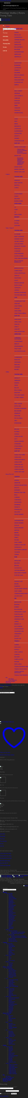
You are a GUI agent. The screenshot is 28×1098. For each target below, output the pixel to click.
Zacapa (10, 1028)
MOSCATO (17, 359)
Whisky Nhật (12, 938)
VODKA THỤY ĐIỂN (19, 454)
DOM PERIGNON (18, 253)
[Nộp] (3, 891)
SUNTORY (17, 103)
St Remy (11, 963)
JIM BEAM (17, 93)
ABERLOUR (17, 54)
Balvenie (11, 903)
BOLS (15, 495)
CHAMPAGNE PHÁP (19, 301)
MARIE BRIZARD (18, 527)
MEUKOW (17, 198)
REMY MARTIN (18, 182)
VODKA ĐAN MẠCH (19, 459)
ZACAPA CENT (18, 596)
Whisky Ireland (12, 940)
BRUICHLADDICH (19, 75)
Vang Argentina (12, 995)
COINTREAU (17, 499)
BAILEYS (16, 487)
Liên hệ (5, 50)
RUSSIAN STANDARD (20, 408)
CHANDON (17, 251)
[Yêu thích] (0, 723)
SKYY (16, 439)
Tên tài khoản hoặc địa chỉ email (8, 1086)
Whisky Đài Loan (13, 941)
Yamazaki (11, 927)
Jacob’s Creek (12, 973)
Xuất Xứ (8, 929)
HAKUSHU (17, 110)
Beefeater (11, 1032)
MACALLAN (17, 35)
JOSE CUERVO (18, 652)
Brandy (7, 961)
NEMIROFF (17, 413)
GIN (15, 598)
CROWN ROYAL (18, 112)
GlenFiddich (12, 897)
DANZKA (16, 383)
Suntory (11, 924)
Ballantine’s (12, 902)
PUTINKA (16, 431)
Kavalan (11, 923)
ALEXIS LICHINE (18, 256)
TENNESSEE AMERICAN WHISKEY (20, 163)
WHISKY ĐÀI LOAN (19, 171)
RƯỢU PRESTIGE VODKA (7, 755)
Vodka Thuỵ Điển (13, 1064)
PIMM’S (16, 537)
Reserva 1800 (12, 1040)
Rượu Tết (8, 682)
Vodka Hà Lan (12, 1071)
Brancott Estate (12, 976)
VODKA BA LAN (18, 464)
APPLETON (17, 560)
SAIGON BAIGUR (19, 628)
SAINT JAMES (18, 542)
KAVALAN (17, 100)
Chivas (10, 894)
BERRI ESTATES (18, 268)
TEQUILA (16, 641)
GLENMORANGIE (19, 52)
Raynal (10, 964)
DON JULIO (17, 647)
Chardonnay (12, 999)
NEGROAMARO (18, 346)
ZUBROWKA (17, 448)
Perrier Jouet (12, 972)
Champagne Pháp (13, 979)
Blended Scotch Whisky (17, 933)
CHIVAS (16, 32)
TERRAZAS (17, 287)
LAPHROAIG (17, 67)
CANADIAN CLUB (19, 140)
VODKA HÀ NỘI (18, 436)
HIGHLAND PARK (19, 80)
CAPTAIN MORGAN (19, 570)
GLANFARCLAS (18, 82)
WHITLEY (17, 636)
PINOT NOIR (17, 348)
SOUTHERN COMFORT (20, 549)
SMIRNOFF (17, 380)
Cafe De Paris (12, 974)
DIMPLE (16, 84)
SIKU (15, 420)
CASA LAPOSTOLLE (19, 273)
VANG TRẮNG (18, 306)
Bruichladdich (12, 912)
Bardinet (11, 1015)
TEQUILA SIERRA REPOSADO (19, 672)
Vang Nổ (11, 981)
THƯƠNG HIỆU (18, 176)
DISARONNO (17, 502)
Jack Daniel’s (12, 920)
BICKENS (17, 604)
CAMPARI (17, 497)
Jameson (11, 922)
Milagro (10, 1042)
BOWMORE (17, 65)
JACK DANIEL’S (18, 95)
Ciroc (10, 1051)
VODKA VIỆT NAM (19, 471)
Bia (6, 677)
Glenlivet (11, 900)
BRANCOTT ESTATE (20, 246)
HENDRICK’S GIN (19, 619)
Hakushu (11, 928)
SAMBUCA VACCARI (20, 544)
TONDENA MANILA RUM (20, 593)
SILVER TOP (17, 638)
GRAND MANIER (18, 514)
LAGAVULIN (17, 128)
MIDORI (16, 532)
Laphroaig (11, 909)
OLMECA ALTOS (18, 659)
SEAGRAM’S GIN (19, 631)
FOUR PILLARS (18, 614)
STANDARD (17, 443)
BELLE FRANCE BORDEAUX (18, 261)
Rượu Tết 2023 (7, 1080)
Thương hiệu (6, 43)
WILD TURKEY (18, 91)
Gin (7, 1030)
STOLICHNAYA (18, 446)
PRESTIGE (17, 415)
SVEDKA (16, 434)
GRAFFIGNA (17, 278)
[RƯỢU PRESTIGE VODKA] (7, 721)
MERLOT (16, 343)
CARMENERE (18, 357)
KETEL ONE (17, 406)
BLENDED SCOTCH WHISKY (22, 152)
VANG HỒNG (17, 310)
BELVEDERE (17, 411)
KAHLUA (16, 525)
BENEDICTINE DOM (19, 492)
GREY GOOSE (18, 403)
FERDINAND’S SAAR (20, 611)
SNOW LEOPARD (19, 441)
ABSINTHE (17, 482)
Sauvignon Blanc (13, 1004)
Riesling (11, 1009)
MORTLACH (17, 77)
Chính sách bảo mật (5, 865)
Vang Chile (11, 990)
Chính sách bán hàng (5, 853)
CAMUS (16, 187)
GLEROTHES (18, 63)
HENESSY (17, 180)
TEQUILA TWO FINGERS (21, 675)
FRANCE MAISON (19, 282)
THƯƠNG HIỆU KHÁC (20, 295)
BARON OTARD (18, 201)
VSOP (16, 209)
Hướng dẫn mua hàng (5, 855)
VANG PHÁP (17, 319)
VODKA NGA (17, 457)
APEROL (16, 480)
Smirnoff (11, 1049)
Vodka (7, 372)
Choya (10, 1019)
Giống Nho (8, 996)
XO (15, 212)
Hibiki (10, 925)
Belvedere (11, 1057)
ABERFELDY (17, 56)
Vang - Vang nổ (10, 228)
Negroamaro (12, 1001)
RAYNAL (16, 223)
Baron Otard (12, 954)
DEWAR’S (17, 70)
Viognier (11, 1010)
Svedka (10, 1060)
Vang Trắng (12, 982)
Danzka (11, 1050)
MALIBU (16, 583)
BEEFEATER (17, 602)
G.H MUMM (17, 234)
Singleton (11, 901)
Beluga (10, 1058)
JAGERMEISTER (18, 520)
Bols (10, 1017)
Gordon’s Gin (12, 1035)
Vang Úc (11, 991)
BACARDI (17, 563)
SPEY (16, 121)
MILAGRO (17, 656)
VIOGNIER (17, 367)
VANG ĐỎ (17, 308)
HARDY (16, 196)
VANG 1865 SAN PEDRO (21, 258)
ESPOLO (16, 649)
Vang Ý (10, 992)
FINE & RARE (18, 214)
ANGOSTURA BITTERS (20, 485)
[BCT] (25, 885)
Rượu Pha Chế (10, 474)
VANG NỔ (17, 303)
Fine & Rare (12, 960)
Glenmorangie (12, 905)
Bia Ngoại (11, 678)
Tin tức (5, 47)
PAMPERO (17, 586)
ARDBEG (16, 138)
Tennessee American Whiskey (19, 937)
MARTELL (17, 185)
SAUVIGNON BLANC (20, 351)
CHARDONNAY (18, 341)
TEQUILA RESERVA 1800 (21, 666)
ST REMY (17, 220)
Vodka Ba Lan (12, 1069)
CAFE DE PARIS (18, 243)
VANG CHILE (17, 321)
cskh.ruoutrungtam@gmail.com (11, 5)
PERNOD (16, 535)
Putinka (10, 1059)
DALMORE (17, 72)
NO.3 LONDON (18, 626)
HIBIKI (16, 105)
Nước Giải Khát (13, 680)
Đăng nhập (14, 1093)
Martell (10, 947)
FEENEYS (17, 507)
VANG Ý (16, 326)
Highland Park (12, 915)
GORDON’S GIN (18, 616)
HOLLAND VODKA (19, 395)
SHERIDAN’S (18, 547)
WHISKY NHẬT (18, 167)
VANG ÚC (17, 324)
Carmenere (11, 1005)
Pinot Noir (11, 1003)
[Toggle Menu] (3, 25)
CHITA (16, 119)
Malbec (10, 1012)
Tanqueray (11, 1033)
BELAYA (16, 387)
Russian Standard (13, 1055)
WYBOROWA (17, 423)
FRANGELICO (18, 509)
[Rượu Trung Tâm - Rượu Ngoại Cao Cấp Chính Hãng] (5, 20)
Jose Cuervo (12, 1044)
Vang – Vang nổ (7, 967)
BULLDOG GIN (18, 609)
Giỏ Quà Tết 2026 (10, 681)
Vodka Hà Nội (12, 1062)
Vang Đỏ (11, 983)
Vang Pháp (11, 988)
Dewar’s (11, 910)
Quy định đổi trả (4, 863)
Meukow (11, 952)
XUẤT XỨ (17, 143)
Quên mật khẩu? (4, 1096)
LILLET (16, 280)
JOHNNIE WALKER (19, 39)
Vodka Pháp (12, 1068)
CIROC (16, 385)
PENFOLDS (17, 248)
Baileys (10, 1021)
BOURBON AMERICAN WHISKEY (20, 159)
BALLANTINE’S (18, 47)
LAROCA (16, 290)
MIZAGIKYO (17, 126)
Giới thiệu (5, 36)
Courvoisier (12, 950)
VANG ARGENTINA (19, 331)
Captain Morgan (13, 1027)
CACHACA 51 (18, 568)
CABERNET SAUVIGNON (17, 338)
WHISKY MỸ (17, 155)
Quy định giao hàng (5, 860)
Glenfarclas (11, 916)
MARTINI (16, 530)
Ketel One (11, 1054)
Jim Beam (11, 919)
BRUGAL (16, 565)
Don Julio (11, 1041)
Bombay (11, 1031)
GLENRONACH (18, 131)
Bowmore (11, 907)
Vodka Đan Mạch (13, 1067)
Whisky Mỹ (11, 934)
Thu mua (2, 838)
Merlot (10, 1000)
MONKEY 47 (17, 624)
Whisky (7, 26)
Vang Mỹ (11, 994)
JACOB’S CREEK (19, 241)
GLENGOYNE (18, 133)
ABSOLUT (17, 378)
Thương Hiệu (9, 893)
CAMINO (16, 644)
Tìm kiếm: (5, 27)
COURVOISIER (18, 193)
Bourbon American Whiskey (18, 936)
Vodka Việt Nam (13, 1073)
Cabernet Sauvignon (14, 997)
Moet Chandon (12, 970)
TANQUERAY (18, 633)
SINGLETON (17, 44)
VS (15, 207)
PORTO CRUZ (18, 285)
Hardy (10, 951)
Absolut (10, 1048)
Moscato (11, 1006)
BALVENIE (17, 49)
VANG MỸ (17, 329)
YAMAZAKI (17, 108)
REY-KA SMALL (18, 418)
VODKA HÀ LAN (18, 467)
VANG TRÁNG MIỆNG (20, 313)
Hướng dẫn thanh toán (6, 858)
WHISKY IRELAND (19, 169)
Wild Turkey (12, 918)
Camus (10, 949)
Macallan (11, 896)
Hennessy (11, 945)
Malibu (10, 1026)
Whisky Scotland (13, 931)
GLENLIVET (17, 42)
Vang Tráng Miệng (13, 986)
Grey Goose (12, 1053)
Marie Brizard (12, 1018)
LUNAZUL (17, 654)
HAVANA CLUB (18, 581)
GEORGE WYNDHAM (20, 292)
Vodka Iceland (12, 1072)
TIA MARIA (17, 552)
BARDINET (17, 490)
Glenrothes (11, 906)
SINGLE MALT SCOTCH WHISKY (22, 150)
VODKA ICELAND (19, 469)
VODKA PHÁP (18, 462)
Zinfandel (11, 1008)
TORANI (16, 554)
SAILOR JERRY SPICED (20, 588)
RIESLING (17, 364)
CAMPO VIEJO (18, 270)
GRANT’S (17, 136)
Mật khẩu (2, 1090)
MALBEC (16, 369)
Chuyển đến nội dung (5, 0)
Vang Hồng (11, 985)
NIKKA (16, 123)
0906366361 (7, 3)
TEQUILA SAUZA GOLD (20, 669)
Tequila (7, 1037)
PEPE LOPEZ (18, 664)
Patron (10, 1039)
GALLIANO (17, 512)
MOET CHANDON (19, 236)
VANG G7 (16, 275)
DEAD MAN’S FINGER (20, 572)
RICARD (16, 540)
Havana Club (12, 1024)
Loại (7, 978)
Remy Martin (12, 946)
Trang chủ (2, 685)
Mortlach (11, 914)
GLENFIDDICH (18, 37)
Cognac (8, 174)
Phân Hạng (9, 955)
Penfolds (11, 977)
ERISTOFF (17, 392)
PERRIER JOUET (19, 239)
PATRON (16, 661)
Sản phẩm (5, 40)
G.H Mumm (11, 969)
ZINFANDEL (17, 362)
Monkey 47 (11, 1036)
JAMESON (17, 98)
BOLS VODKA (18, 390)
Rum (7, 1022)
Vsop (10, 958)
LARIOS (16, 621)
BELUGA (16, 429)
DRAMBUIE (17, 504)
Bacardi (11, 1023)
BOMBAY (16, 607)
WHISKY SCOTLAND (20, 147)
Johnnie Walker (13, 898)
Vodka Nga (11, 1066)
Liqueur (8, 1014)
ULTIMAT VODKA (19, 397)
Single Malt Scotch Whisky (18, 932)
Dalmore (11, 911)
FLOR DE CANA (18, 575)
